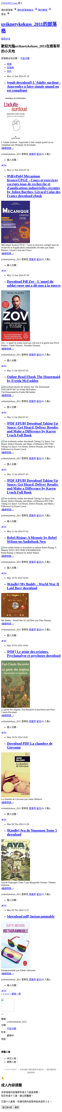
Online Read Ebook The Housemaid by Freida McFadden (33, 379)
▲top (3, 165)
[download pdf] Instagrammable (31, 916)
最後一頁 (16, 994)
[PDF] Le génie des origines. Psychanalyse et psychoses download (33, 653)
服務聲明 (31, 1073)
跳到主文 (5, 39)
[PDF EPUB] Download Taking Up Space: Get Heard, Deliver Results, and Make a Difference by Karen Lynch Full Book (33, 429)
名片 (9, 71)
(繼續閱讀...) (7, 148)
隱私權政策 (51, 1069)
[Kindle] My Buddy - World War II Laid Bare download (33, 586)
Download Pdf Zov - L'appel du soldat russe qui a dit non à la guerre (34, 283)
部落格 (10, 67)
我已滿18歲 (7, 1107)
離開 (16, 1107)
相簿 (9, 64)
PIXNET (13, 1069)
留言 (38, 154)
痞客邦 (32, 154)
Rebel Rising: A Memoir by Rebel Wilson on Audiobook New (32, 539)
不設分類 (24, 58)
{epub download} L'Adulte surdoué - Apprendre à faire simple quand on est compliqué (34, 86)
